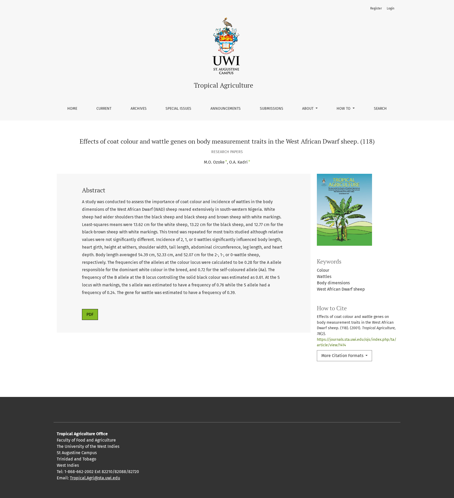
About (308, 108)
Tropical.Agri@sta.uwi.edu (95, 477)
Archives (139, 108)
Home (72, 108)
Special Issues (178, 108)
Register (376, 8)
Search (380, 108)
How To (344, 108)
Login (390, 8)
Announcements (225, 108)
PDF (90, 314)
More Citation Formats (342, 355)
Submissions (271, 108)
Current (103, 108)
